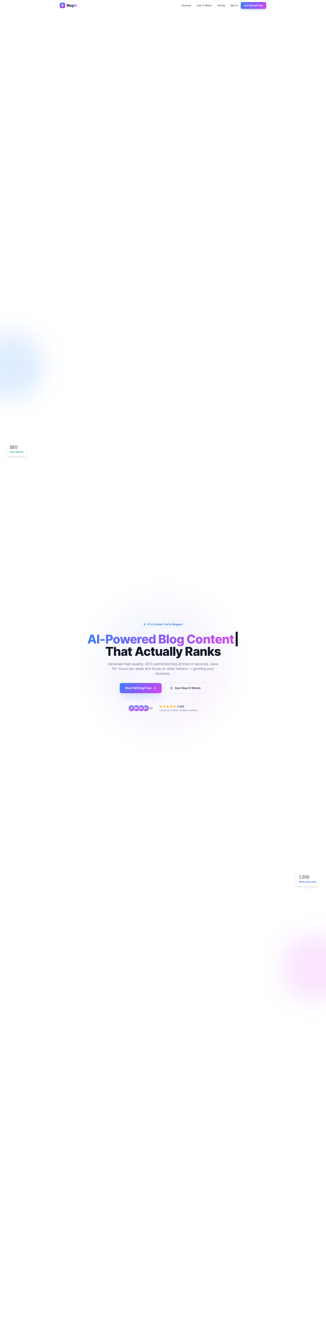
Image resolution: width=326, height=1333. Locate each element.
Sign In (234, 5)
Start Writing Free (138, 688)
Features (186, 5)
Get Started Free (253, 5)
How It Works (204, 5)
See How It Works (188, 688)
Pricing (221, 5)
